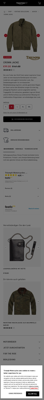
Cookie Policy (34, 388)
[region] (21, 381)
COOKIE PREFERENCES (15, 393)
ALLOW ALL (32, 394)
